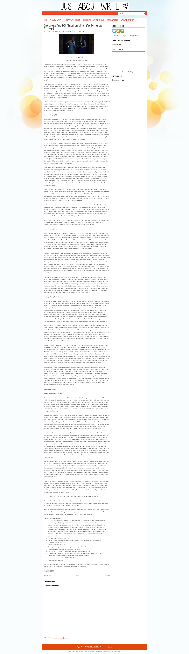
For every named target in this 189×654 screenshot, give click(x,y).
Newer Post (47, 575)
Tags (124, 36)
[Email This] (45, 571)
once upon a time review (61, 31)
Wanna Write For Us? (127, 20)
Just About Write (93, 647)
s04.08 (71, 31)
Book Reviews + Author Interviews (93, 20)
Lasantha (91, 651)
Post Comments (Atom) (59, 638)
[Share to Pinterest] (53, 571)
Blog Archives (134, 36)
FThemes (75, 651)
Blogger (132, 72)
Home (45, 20)
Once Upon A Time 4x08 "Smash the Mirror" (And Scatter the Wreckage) (73, 26)
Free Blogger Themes (101, 651)
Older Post (107, 575)
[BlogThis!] (47, 571)
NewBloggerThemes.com (115, 651)
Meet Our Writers (112, 20)
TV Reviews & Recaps (56, 20)
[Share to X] (49, 571)
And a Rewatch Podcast (73, 20)
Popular (116, 36)
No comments (80, 31)
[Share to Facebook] (51, 571)
